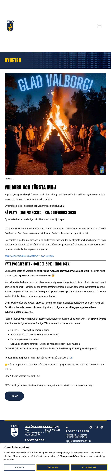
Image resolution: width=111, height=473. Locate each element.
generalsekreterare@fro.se (78, 441)
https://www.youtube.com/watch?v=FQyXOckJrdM (29, 256)
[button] (99, 26)
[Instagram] (96, 427)
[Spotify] (102, 427)
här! (71, 357)
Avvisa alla (53, 467)
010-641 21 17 (52, 431)
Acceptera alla (89, 467)
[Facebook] (91, 427)
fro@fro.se (71, 434)
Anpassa (19, 467)
